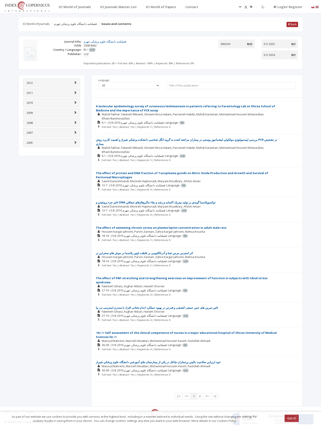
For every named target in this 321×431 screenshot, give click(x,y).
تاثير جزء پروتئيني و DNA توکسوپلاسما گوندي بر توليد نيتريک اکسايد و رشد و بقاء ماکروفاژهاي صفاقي (156, 202)
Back (293, 24)
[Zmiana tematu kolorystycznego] (263, 6)
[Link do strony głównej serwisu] (27, 6)
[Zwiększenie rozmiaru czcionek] (253, 6)
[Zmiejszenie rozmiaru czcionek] (238, 6)
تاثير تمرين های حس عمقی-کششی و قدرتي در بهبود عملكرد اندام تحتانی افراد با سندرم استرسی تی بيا (157, 308)
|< (178, 396)
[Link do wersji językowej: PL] (313, 7)
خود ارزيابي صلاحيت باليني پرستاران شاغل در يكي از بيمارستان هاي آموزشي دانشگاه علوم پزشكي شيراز (158, 362)
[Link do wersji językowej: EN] (317, 7)
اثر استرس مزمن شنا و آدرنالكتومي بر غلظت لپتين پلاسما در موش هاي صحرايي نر (144, 253)
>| (215, 396)
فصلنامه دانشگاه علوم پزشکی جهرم (75, 24)
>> (207, 396)
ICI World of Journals (36, 24)
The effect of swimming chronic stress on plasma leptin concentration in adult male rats (161, 228)
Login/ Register (290, 7)
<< (186, 396)
